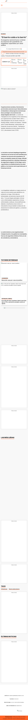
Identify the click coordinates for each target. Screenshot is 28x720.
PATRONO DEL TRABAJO (7, 298)
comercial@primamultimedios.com (14, 695)
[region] (14, 22)
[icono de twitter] (21, 1)
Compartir (5, 61)
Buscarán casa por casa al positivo (12, 280)
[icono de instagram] (24, 1)
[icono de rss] (26, 1)
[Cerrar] (25, 51)
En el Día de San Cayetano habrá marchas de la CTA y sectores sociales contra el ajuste (14, 302)
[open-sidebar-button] (2, 5)
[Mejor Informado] (14, 5)
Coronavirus (5, 278)
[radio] (2, 1)
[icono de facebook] (19, 1)
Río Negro (3, 33)
